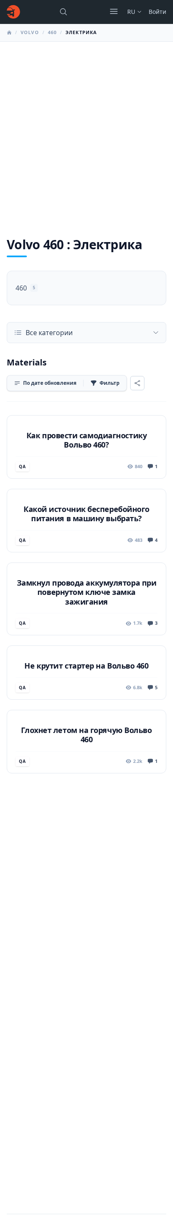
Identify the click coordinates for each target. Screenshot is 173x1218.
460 (52, 32)
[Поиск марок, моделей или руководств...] (63, 12)
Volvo (30, 32)
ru (131, 12)
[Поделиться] (137, 383)
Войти (157, 12)
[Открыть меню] (114, 11)
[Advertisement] (86, 132)
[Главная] (13, 12)
